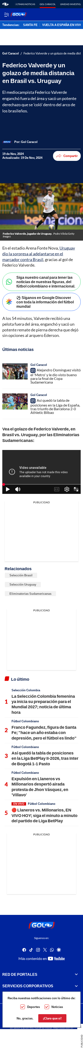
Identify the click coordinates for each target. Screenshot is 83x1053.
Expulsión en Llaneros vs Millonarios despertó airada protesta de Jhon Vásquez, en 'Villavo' (40, 786)
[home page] (5, 4)
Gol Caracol (48, 4)
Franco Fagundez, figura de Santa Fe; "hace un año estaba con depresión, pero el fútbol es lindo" (44, 732)
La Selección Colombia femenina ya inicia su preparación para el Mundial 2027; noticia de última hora (43, 704)
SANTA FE (30, 25)
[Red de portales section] (76, 974)
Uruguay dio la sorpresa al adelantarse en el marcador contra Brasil (38, 253)
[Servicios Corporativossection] (76, 986)
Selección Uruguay (22, 584)
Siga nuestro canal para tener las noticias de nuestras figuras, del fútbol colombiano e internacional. (45, 281)
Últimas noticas (25, 4)
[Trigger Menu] (6, 14)
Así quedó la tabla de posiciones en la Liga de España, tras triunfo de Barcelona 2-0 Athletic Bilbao (55, 406)
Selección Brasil (21, 575)
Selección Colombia (26, 690)
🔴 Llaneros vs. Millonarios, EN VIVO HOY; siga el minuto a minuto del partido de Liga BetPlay (44, 815)
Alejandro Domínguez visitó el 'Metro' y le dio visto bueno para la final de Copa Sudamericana (55, 376)
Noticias (57, 1007)
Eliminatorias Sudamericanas (30, 593)
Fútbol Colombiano (25, 721)
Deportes (33, 1007)
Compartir (70, 156)
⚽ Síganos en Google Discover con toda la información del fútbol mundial (45, 301)
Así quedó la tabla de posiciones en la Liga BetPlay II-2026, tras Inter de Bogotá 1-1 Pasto (45, 758)
